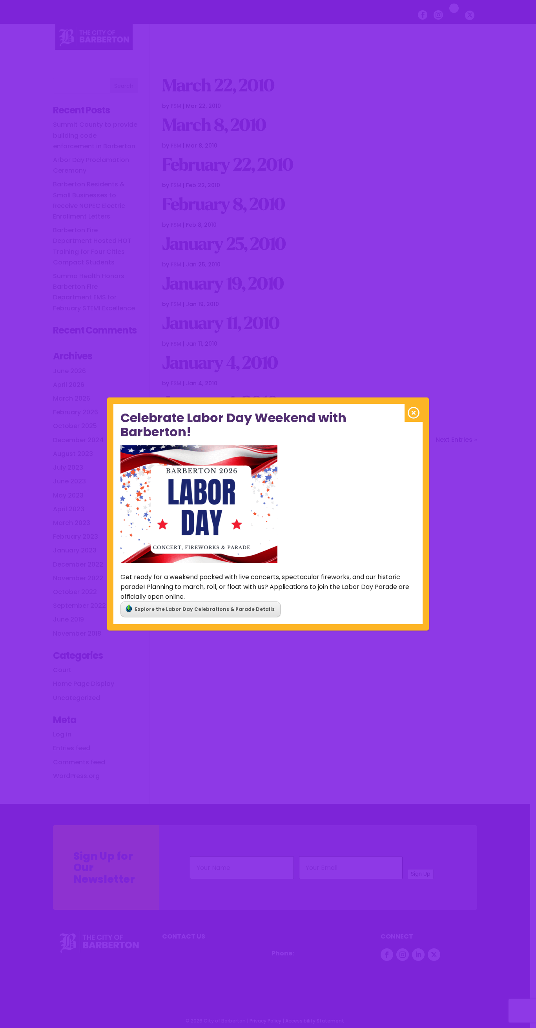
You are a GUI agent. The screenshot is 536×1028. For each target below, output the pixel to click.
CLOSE (414, 413)
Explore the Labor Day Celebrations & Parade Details (205, 609)
